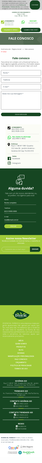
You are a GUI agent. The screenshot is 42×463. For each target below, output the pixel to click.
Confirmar (35, 4)
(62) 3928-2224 (9, 25)
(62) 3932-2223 (22, 404)
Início (20, 340)
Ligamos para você (31, 30)
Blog (21, 350)
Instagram (16, 163)
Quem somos (21, 344)
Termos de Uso (15, 7)
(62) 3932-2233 (9, 23)
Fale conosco (29, 49)
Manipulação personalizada (21, 356)
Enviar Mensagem (21, 114)
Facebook (16, 158)
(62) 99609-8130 (21, 417)
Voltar (4, 52)
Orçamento (21, 362)
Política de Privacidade (21, 365)
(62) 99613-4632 (33, 23)
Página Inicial (16, 49)
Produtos (21, 347)
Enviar (35, 249)
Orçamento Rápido (11, 30)
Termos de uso (21, 368)
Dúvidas (21, 353)
